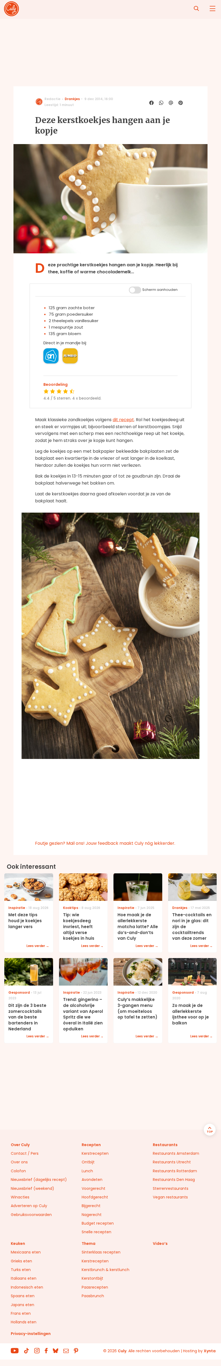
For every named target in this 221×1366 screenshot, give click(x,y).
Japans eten (22, 1304)
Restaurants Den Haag (174, 1179)
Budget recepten (98, 1223)
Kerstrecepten (95, 1153)
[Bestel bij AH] (50, 355)
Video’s (160, 1243)
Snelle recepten (96, 1232)
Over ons (19, 1162)
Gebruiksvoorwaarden (31, 1214)
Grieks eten (21, 1261)
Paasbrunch (93, 1296)
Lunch (87, 1171)
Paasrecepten (95, 1287)
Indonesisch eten (27, 1287)
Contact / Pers (25, 1153)
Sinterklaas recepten (101, 1252)
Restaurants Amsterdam (176, 1153)
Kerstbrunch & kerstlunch (105, 1269)
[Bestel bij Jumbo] (70, 355)
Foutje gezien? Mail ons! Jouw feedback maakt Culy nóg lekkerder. (105, 843)
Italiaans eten (23, 1278)
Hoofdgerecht (95, 1197)
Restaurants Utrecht (172, 1162)
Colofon (18, 1171)
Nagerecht (92, 1214)
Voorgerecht (93, 1188)
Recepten (91, 1144)
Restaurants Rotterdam (175, 1171)
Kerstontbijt (92, 1278)
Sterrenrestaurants (170, 1188)
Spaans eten (22, 1296)
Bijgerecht (91, 1205)
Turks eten (21, 1269)
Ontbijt (88, 1162)
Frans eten (21, 1313)
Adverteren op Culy (29, 1205)
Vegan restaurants (170, 1197)
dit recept (123, 420)
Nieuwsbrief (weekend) (32, 1188)
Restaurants (165, 1144)
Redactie (52, 99)
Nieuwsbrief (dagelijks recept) (39, 1179)
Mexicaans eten (26, 1252)
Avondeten (92, 1179)
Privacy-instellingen (31, 1333)
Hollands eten (23, 1322)
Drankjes (72, 99)
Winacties (20, 1197)
